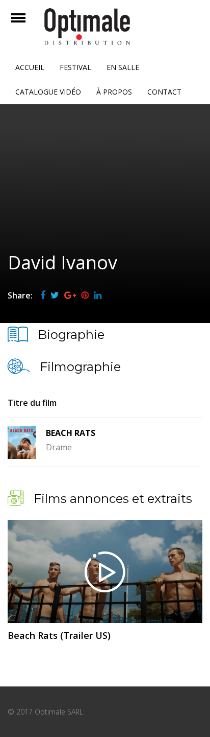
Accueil (29, 67)
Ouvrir (27, 24)
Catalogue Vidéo (48, 92)
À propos (114, 92)
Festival (75, 67)
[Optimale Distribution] (105, 26)
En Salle (123, 67)
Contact (164, 92)
